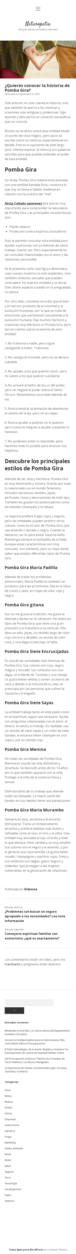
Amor (8, 1090)
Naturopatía (38, 24)
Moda (8, 1154)
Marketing (10, 1142)
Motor (8, 1160)
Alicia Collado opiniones (23, 203)
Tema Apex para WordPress (26, 1249)
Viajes (8, 1195)
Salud (8, 1166)
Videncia (30, 889)
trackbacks (12, 964)
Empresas (10, 1119)
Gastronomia (12, 1125)
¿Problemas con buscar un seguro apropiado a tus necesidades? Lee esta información (35, 916)
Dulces (8, 1113)
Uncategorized (13, 1189)
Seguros (9, 1171)
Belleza (9, 1101)
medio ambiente (14, 1148)
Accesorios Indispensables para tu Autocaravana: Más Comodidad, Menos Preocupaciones (35, 1041)
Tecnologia (11, 1183)
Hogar (8, 1136)
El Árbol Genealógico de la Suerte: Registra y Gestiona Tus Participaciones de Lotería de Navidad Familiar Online (36, 1051)
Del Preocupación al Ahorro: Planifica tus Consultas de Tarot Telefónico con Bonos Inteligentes (35, 1060)
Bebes (8, 1096)
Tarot (8, 1177)
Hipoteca (10, 1131)
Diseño (8, 1107)
